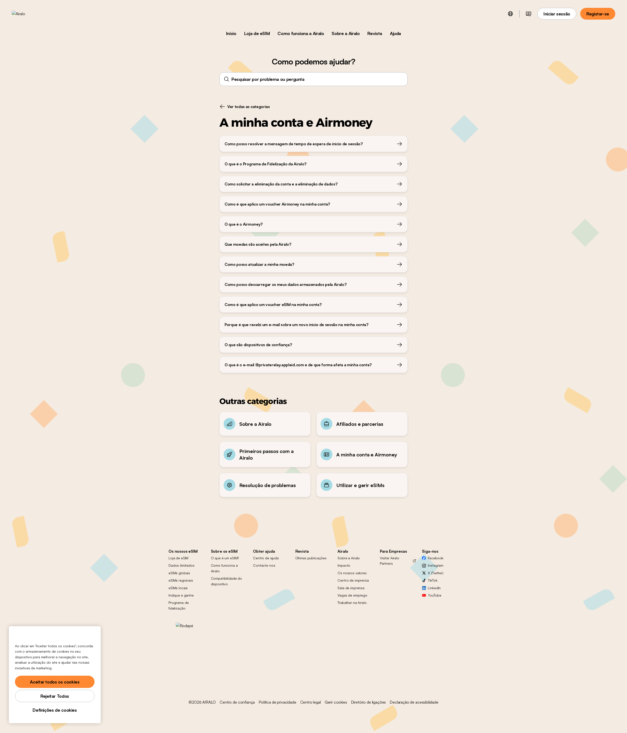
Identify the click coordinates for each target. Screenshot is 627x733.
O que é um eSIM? (225, 558)
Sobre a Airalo (346, 33)
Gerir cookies (336, 702)
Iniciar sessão (556, 13)
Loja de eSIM (257, 33)
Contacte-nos (264, 565)
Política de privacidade (277, 702)
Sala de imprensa (351, 588)
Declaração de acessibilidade (414, 702)
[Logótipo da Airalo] (26, 14)
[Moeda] (528, 14)
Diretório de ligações (368, 702)
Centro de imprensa (353, 580)
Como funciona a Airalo (300, 33)
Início (231, 33)
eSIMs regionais (181, 580)
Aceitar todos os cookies (54, 681)
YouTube (434, 595)
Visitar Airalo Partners (389, 560)
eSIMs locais (178, 588)
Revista (374, 33)
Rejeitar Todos (54, 696)
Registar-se (597, 13)
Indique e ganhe (181, 595)
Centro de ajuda (266, 558)
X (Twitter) (435, 573)
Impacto (344, 565)
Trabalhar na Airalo (352, 602)
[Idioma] (510, 14)
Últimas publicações (310, 558)
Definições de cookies (55, 710)
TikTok (432, 580)
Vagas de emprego (352, 595)
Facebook (435, 558)
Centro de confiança (237, 702)
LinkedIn (434, 588)
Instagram (435, 565)
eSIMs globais (179, 573)
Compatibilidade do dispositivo (226, 581)
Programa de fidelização (179, 605)
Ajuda (395, 33)
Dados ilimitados (181, 565)
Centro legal (310, 702)
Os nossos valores (352, 573)
